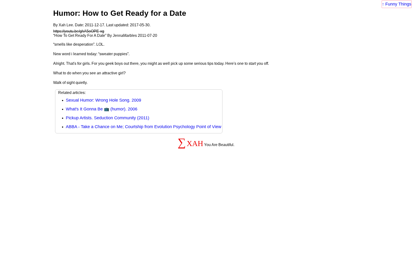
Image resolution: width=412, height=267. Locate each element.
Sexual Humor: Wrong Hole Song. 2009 (103, 100)
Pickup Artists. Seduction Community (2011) (107, 117)
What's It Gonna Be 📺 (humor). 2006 (101, 109)
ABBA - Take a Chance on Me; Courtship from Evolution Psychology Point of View (143, 126)
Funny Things (398, 4)
